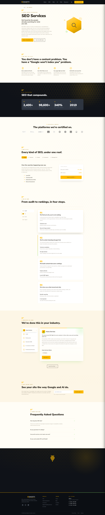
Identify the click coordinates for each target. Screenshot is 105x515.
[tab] (24, 157)
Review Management (30, 181)
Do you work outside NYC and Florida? (39, 439)
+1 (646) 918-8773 (72, 503)
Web (54, 2)
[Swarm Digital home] (25, 2)
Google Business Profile (31, 179)
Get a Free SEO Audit (40, 40)
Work (61, 2)
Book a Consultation (78, 2)
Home (25, 7)
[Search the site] (71, 2)
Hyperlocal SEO (29, 177)
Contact (57, 504)
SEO (49, 2)
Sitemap (82, 513)
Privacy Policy (74, 513)
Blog (56, 500)
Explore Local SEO (71, 177)
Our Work (44, 506)
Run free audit (78, 391)
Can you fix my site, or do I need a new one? (40, 434)
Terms (78, 513)
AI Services (45, 502)
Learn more (46, 357)
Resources (66, 2)
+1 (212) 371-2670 (72, 505)
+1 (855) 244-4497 (72, 501)
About (45, 2)
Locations (57, 502)
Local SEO (28, 175)
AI (57, 2)
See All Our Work (52, 366)
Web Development (46, 500)
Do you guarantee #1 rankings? (37, 429)
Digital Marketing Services (47, 504)
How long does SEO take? (36, 420)
